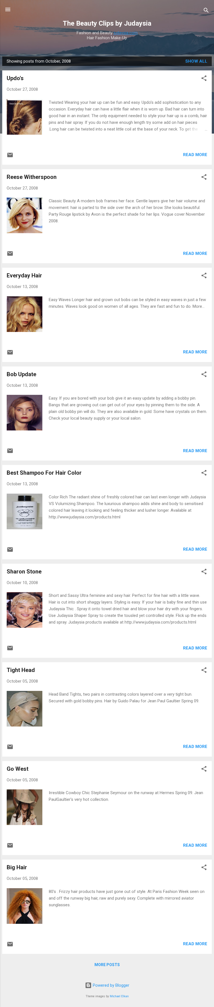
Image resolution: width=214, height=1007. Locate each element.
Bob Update (21, 374)
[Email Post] (10, 156)
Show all (196, 61)
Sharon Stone (24, 571)
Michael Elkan (119, 996)
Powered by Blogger (110, 985)
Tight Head (21, 670)
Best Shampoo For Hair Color (44, 472)
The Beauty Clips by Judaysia (107, 23)
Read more (195, 154)
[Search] (206, 11)
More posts (107, 964)
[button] (204, 79)
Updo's (15, 78)
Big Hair (17, 867)
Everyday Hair (24, 275)
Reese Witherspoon (32, 177)
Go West (17, 768)
